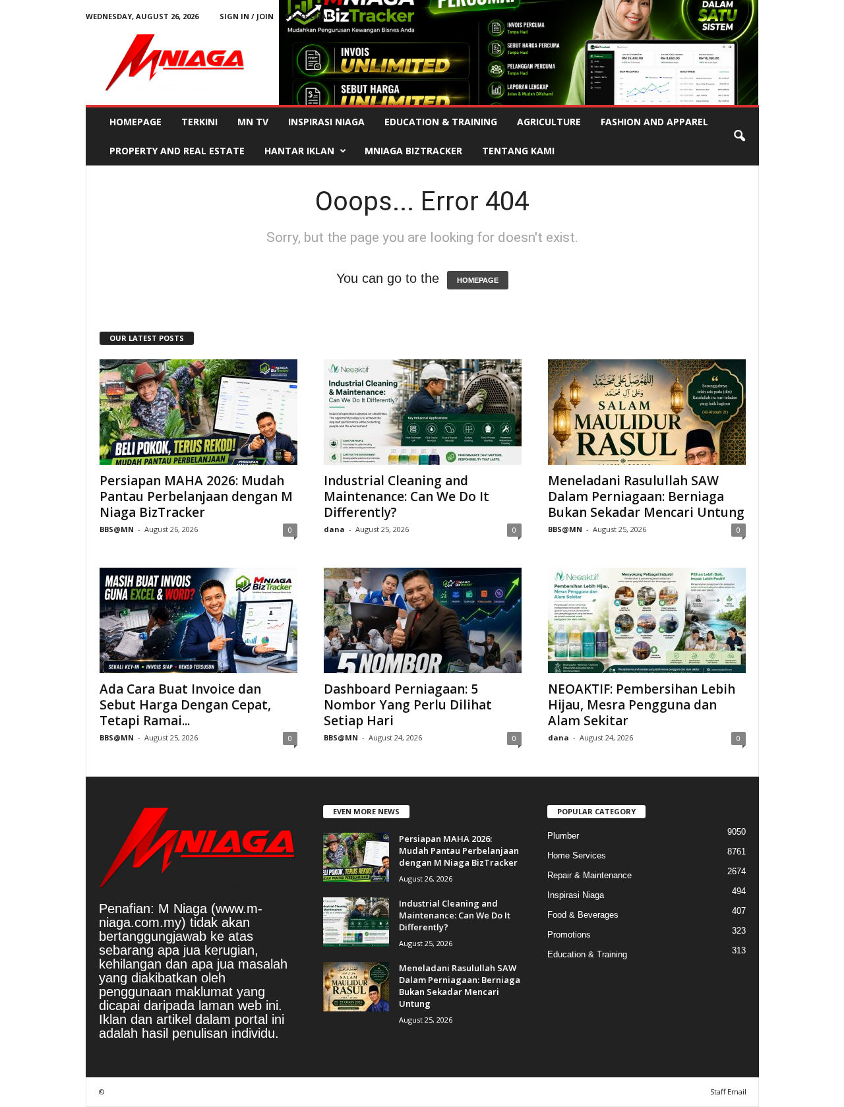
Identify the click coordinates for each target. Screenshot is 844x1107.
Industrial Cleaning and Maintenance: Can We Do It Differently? (406, 496)
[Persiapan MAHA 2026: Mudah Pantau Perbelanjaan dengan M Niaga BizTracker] (198, 412)
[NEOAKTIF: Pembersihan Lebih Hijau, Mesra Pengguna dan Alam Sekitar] (647, 620)
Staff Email (309, 16)
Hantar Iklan (299, 150)
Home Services (576, 855)
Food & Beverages (582, 915)
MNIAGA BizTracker (413, 150)
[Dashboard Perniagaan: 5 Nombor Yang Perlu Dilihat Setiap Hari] (423, 620)
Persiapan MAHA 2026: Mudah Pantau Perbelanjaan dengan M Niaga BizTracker (196, 496)
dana (334, 529)
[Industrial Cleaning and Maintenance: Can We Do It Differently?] (423, 412)
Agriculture (549, 121)
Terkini (199, 121)
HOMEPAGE (477, 280)
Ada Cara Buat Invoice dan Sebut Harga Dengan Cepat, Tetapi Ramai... (185, 704)
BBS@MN (117, 529)
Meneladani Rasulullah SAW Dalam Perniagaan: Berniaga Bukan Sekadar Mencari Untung (646, 496)
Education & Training (440, 121)
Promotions (569, 935)
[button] (739, 136)
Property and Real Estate (177, 150)
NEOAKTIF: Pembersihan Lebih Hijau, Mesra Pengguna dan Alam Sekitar (641, 704)
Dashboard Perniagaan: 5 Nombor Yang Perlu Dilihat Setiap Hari (408, 704)
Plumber (563, 836)
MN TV (252, 121)
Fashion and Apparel (654, 121)
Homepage (135, 121)
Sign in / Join (247, 16)
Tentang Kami (518, 150)
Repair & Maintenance (589, 875)
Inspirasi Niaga (326, 121)
